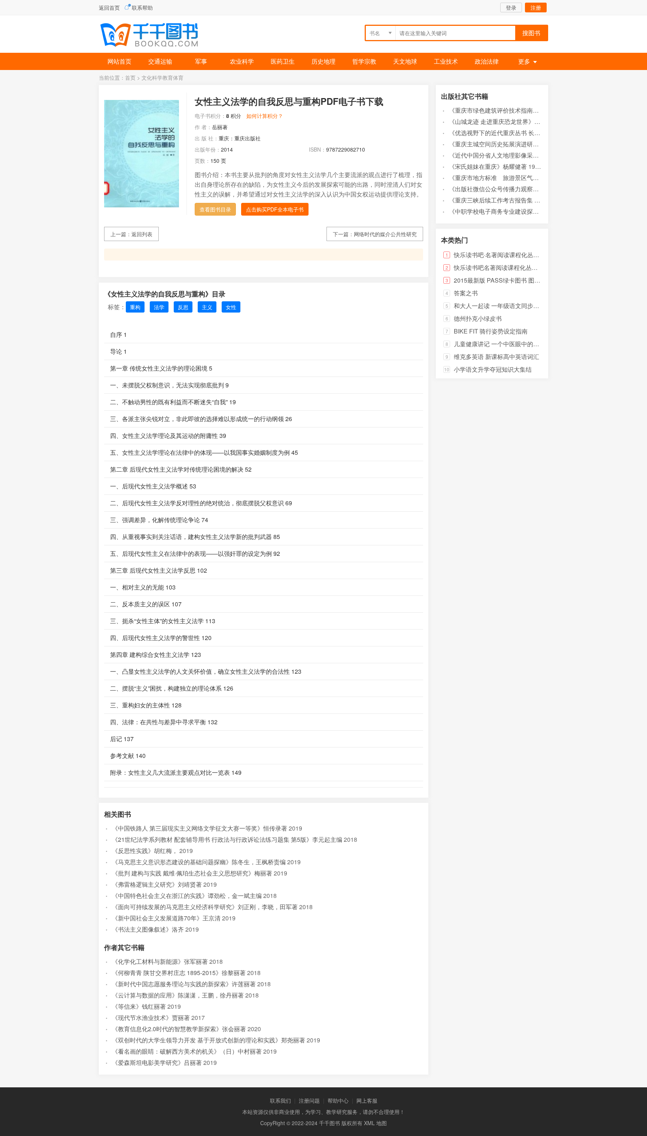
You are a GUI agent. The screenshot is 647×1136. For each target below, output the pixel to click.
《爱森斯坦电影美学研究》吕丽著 (157, 1062)
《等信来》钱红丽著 (139, 1006)
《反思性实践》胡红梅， (145, 850)
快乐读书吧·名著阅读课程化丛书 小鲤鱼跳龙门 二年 (522, 254)
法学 (159, 307)
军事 (201, 61)
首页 (130, 77)
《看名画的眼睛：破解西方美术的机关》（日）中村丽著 (187, 1051)
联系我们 (280, 1100)
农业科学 (242, 61)
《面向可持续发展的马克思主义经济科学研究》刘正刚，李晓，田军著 (205, 906)
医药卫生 (283, 61)
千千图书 (155, 36)
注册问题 (309, 1100)
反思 (183, 307)
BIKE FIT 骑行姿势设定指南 (491, 331)
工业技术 (446, 61)
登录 (511, 7)
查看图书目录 (215, 209)
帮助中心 (338, 1100)
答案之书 (466, 293)
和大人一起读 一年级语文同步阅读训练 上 (509, 305)
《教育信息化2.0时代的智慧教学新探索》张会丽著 (179, 1028)
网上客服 (366, 1100)
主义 (207, 307)
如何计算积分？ (264, 115)
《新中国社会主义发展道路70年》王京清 (166, 918)
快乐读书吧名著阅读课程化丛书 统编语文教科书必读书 (526, 267)
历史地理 (323, 61)
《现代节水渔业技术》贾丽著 (151, 1017)
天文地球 (405, 61)
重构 (135, 307)
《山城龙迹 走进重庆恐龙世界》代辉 (497, 121)
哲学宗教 (364, 61)
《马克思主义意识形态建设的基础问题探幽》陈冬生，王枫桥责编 (199, 862)
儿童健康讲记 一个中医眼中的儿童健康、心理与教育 (523, 343)
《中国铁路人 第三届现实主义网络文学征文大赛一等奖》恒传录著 (199, 828)
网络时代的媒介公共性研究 (385, 234)
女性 (231, 307)
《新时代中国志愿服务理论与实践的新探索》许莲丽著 (184, 984)
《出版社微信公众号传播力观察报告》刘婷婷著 (512, 189)
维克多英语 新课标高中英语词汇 (496, 356)
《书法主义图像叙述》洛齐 (148, 929)
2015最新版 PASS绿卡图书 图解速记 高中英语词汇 (522, 280)
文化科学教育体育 (162, 77)
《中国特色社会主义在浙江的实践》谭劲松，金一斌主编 (187, 895)
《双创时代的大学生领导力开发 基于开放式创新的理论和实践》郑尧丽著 (208, 1040)
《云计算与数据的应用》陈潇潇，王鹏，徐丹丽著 (178, 995)
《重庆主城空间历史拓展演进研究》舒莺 (503, 144)
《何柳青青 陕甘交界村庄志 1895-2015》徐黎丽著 (179, 972)
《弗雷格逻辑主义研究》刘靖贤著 (157, 884)
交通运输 (160, 61)
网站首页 (119, 61)
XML (369, 1123)
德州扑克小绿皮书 (478, 318)
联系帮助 (142, 7)
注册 (536, 7)
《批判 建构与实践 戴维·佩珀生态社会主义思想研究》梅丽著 (192, 873)
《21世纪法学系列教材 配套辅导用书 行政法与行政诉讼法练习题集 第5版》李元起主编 (227, 839)
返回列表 (141, 234)
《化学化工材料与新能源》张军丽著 (160, 961)
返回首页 (109, 7)
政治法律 (487, 61)
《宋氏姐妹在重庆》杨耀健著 (488, 166)
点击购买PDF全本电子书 (275, 209)
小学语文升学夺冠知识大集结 (493, 369)
